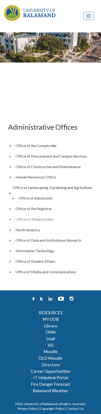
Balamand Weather (50, 390)
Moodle (50, 351)
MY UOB (51, 319)
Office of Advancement (34, 219)
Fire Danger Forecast (50, 384)
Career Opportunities (50, 371)
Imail (50, 338)
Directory (51, 364)
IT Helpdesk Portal (50, 377)
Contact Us (75, 408)
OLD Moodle (50, 358)
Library (50, 325)
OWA (51, 332)
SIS (50, 345)
